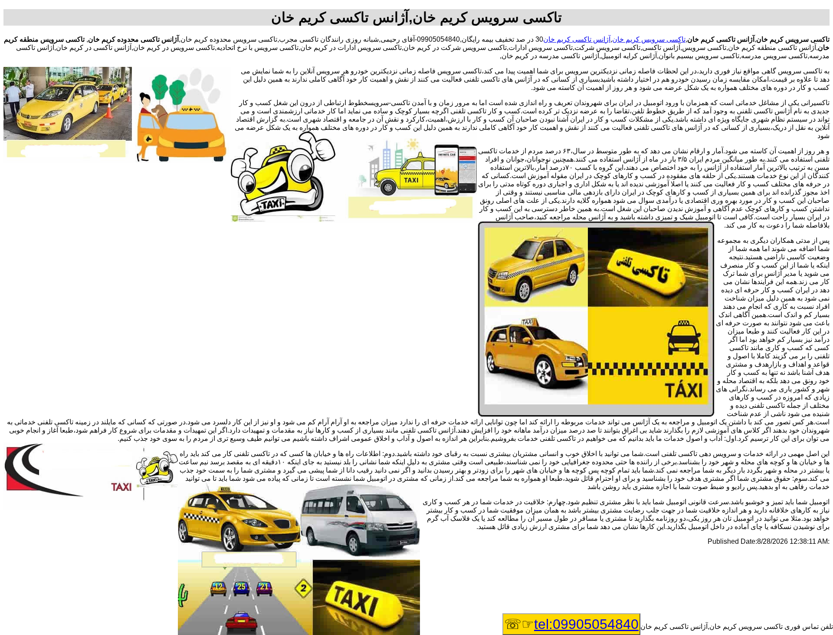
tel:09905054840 (586, 624)
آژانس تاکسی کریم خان (576, 39)
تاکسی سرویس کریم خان (648, 39)
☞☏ (571, 624)
